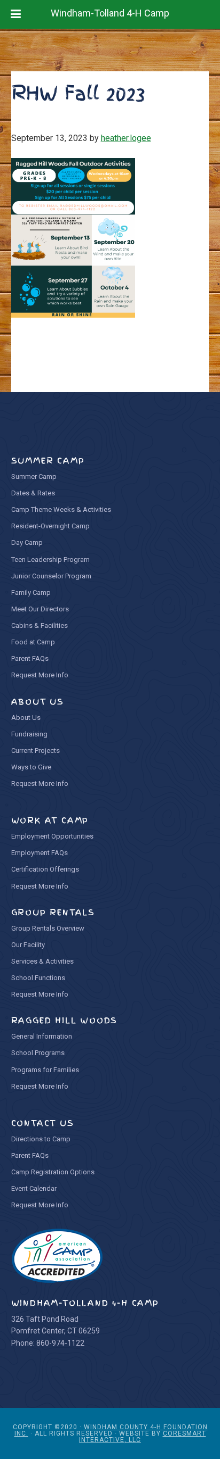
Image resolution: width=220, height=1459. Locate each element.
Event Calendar (34, 1188)
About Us (26, 718)
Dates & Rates (33, 493)
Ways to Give (31, 767)
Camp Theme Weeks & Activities (61, 509)
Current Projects (35, 751)
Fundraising (29, 734)
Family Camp (31, 592)
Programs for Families (45, 1070)
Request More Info (39, 675)
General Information (41, 1036)
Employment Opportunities (52, 836)
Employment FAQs (39, 853)
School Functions (38, 978)
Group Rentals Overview (47, 928)
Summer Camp (34, 476)
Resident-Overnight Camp (50, 526)
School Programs (38, 1053)
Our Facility (28, 945)
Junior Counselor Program (51, 576)
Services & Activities (42, 961)
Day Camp (27, 542)
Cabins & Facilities (39, 625)
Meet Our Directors (40, 609)
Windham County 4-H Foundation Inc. (111, 1430)
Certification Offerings (45, 869)
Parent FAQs (30, 658)
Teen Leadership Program (50, 559)
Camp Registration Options (53, 1172)
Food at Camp (33, 642)
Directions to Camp (40, 1139)
